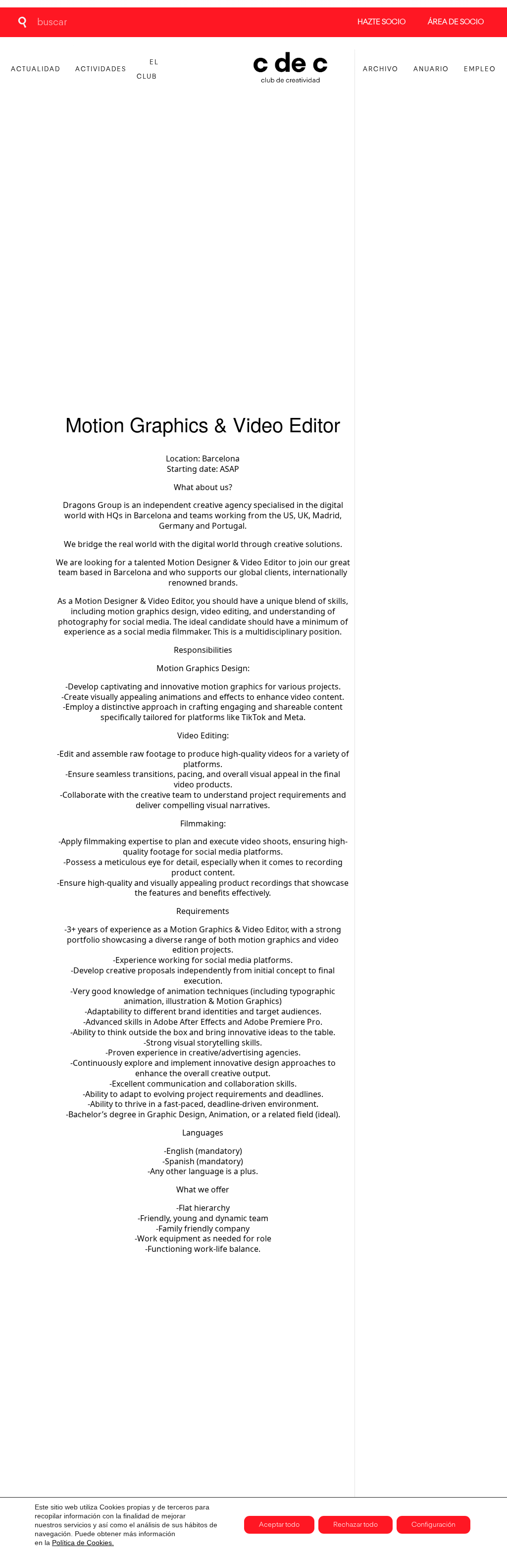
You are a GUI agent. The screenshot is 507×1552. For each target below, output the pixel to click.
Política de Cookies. (83, 1543)
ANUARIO (431, 69)
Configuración (433, 1524)
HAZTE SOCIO (381, 22)
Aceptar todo (279, 1524)
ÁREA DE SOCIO (456, 22)
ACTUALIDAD (35, 69)
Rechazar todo (355, 1524)
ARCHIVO (381, 69)
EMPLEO (480, 69)
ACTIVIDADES (100, 69)
